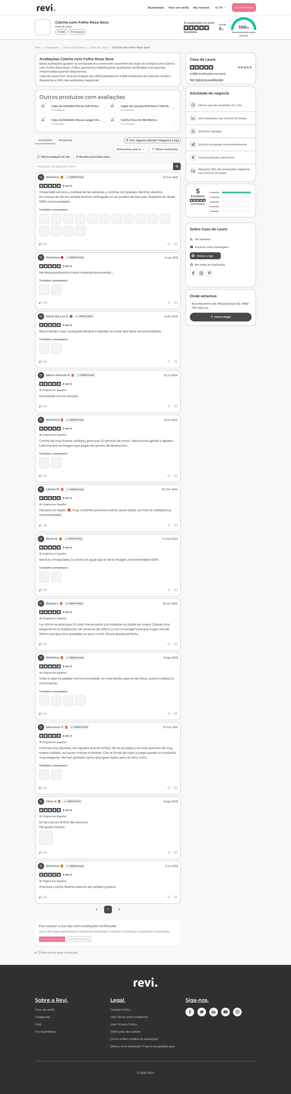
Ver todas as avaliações (206, 80)
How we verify (178, 7)
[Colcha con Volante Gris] (56, 349)
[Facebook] (193, 273)
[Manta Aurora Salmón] (56, 231)
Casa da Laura (99, 47)
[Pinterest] (209, 273)
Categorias (52, 47)
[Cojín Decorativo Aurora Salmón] (68, 231)
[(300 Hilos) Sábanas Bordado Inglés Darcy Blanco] (92, 219)
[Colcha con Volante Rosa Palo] (116, 219)
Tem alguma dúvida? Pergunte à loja (154, 140)
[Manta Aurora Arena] (56, 219)
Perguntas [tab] (65, 140)
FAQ (38, 1024)
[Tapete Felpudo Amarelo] (140, 219)
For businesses (244, 7)
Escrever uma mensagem (212, 247)
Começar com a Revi (52, 939)
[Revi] (46, 7)
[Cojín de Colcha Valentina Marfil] (80, 219)
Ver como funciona (78, 939)
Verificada (76, 177)
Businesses (156, 7)
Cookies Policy (120, 1009)
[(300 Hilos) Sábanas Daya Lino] (104, 219)
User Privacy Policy (123, 1024)
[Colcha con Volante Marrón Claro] (129, 219)
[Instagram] (201, 273)
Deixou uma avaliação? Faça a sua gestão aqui (142, 1046)
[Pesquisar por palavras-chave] (177, 166)
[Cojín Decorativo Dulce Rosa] (80, 701)
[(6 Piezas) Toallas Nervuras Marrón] (152, 219)
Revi (38, 47)
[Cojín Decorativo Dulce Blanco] (68, 701)
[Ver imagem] (45, 837)
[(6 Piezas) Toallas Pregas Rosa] (165, 219)
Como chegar (222, 316)
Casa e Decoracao (74, 47)
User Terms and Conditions (129, 1017)
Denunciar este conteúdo (59, 952)
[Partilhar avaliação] (169, 244)
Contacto (78, 31)
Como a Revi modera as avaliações (134, 1039)
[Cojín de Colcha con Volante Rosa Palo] (44, 290)
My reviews (201, 7)
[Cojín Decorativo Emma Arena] (44, 219)
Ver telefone (202, 239)
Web (62, 31)
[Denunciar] (176, 244)
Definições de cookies (125, 1031)
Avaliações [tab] (45, 140)
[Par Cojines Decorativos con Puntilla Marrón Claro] (68, 219)
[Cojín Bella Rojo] (80, 231)
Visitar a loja (205, 255)
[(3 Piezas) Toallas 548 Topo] (44, 231)
